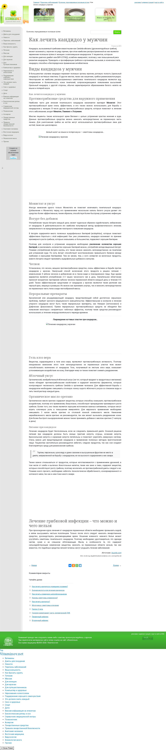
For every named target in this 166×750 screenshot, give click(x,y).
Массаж (6, 53)
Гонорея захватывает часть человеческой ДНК (51, 613)
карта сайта (159, 2)
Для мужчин (7, 59)
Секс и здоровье (9, 87)
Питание (6, 50)
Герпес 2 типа (37, 609)
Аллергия (6, 114)
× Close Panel (7, 748)
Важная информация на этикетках (11, 97)
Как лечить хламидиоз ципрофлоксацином (49, 594)
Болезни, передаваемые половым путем (43, 32)
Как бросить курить (10, 47)
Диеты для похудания (11, 34)
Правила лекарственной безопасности (8, 124)
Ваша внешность (9, 44)
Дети (5, 93)
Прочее (6, 141)
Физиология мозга (10, 138)
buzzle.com (116, 553)
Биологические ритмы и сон (11, 102)
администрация (147, 2)
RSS (163, 634)
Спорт (5, 90)
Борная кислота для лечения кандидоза (48, 590)
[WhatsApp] (76, 565)
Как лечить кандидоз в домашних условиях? (50, 586)
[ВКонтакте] (70, 565)
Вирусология (8, 135)
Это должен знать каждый (10, 83)
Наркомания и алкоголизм (8, 71)
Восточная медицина (11, 132)
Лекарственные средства (9, 118)
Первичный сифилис (40, 617)
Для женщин (8, 56)
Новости (6, 37)
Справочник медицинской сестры (11, 107)
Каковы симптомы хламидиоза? (45, 598)
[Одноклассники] (73, 565)
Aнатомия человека (10, 129)
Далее (116, 565)
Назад (34, 565)
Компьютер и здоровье (11, 67)
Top (1, 650)
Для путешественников (10, 63)
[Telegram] (80, 565)
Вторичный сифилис (40, 620)
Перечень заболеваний (11, 40)
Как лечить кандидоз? (41, 602)
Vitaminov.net (11, 653)
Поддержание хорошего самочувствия (8, 77)
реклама (138, 2)
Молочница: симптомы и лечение (45, 605)
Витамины (7, 31)
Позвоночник (8, 111)
